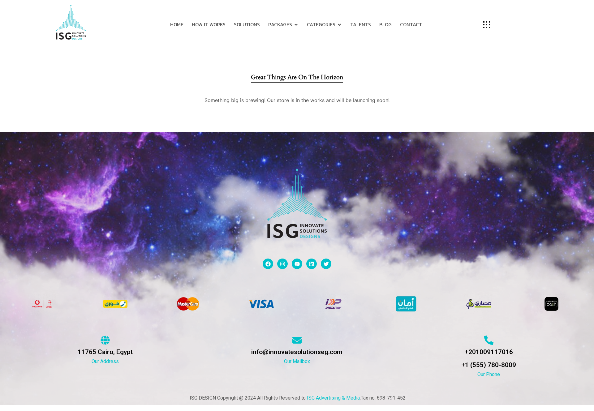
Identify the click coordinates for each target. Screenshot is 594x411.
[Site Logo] (70, 22)
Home (176, 24)
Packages (280, 24)
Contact (411, 24)
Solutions (247, 24)
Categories (321, 24)
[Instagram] (282, 264)
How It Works (209, 24)
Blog (385, 24)
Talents (360, 24)
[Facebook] (268, 264)
